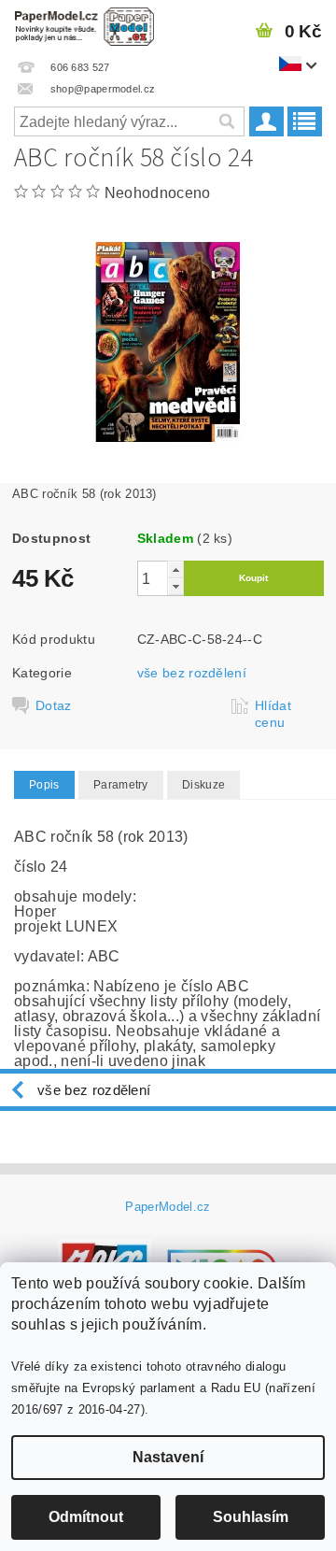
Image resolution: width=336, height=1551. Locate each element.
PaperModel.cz (167, 1207)
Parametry (120, 784)
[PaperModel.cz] (84, 24)
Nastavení (168, 1457)
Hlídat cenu (273, 714)
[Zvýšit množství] (175, 569)
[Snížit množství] (175, 586)
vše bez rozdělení (191, 672)
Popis (44, 784)
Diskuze (203, 784)
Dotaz (53, 705)
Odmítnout (86, 1517)
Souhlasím (250, 1517)
